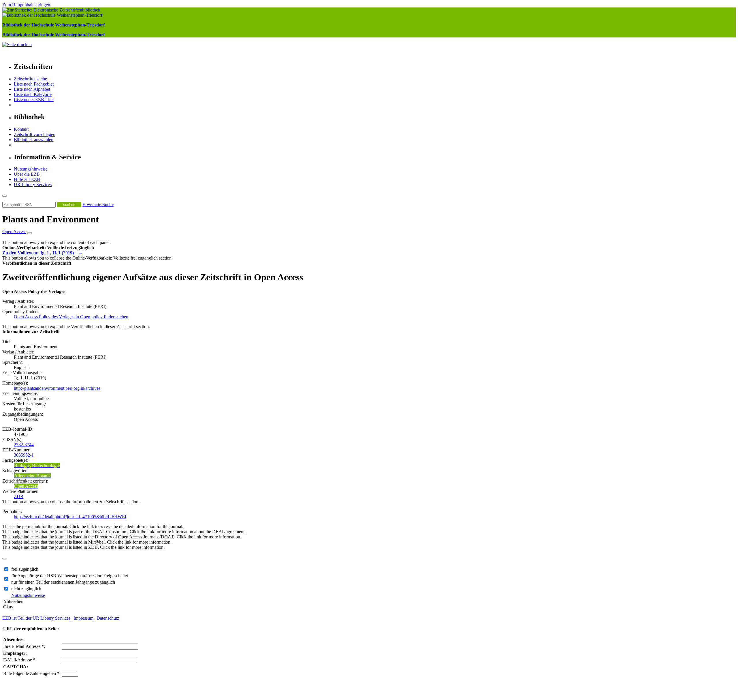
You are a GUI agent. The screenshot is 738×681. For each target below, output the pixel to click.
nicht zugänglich (26, 588)
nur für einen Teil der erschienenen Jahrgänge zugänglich (63, 582)
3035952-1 (24, 455)
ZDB (18, 496)
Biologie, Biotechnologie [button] (37, 465)
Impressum (83, 618)
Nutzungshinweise (31, 169)
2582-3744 (24, 444)
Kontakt (21, 129)
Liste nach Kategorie (33, 94)
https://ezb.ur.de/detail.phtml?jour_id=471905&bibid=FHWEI (70, 516)
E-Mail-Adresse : (20, 659)
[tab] (369, 247)
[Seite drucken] (17, 44)
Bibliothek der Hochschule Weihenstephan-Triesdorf (53, 24)
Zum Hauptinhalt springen (26, 4)
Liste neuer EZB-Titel (34, 99)
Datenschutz (108, 618)
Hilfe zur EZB (27, 179)
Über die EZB (27, 174)
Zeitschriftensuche (30, 78)
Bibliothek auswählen (33, 139)
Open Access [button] (14, 231)
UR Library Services (33, 184)
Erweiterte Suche (98, 204)
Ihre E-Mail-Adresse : (24, 646)
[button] (48, 247)
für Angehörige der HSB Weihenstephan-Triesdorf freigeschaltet (69, 575)
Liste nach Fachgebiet (34, 84)
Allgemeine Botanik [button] (32, 475)
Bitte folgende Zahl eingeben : (32, 673)
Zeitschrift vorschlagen (34, 134)
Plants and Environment (50, 219)
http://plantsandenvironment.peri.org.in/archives (57, 388)
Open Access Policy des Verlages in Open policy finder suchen (71, 316)
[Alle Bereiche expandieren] (29, 233)
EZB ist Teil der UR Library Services (36, 618)
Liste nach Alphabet (32, 89)
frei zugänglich (24, 569)
